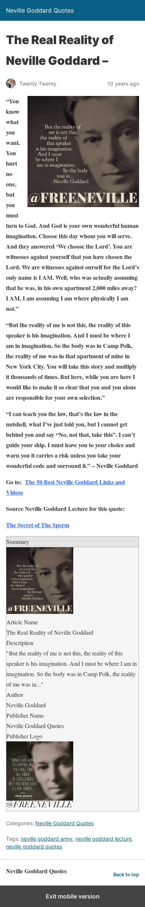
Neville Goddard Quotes (64, 823)
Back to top (126, 874)
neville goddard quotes (34, 846)
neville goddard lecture (103, 838)
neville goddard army (46, 838)
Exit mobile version (73, 896)
